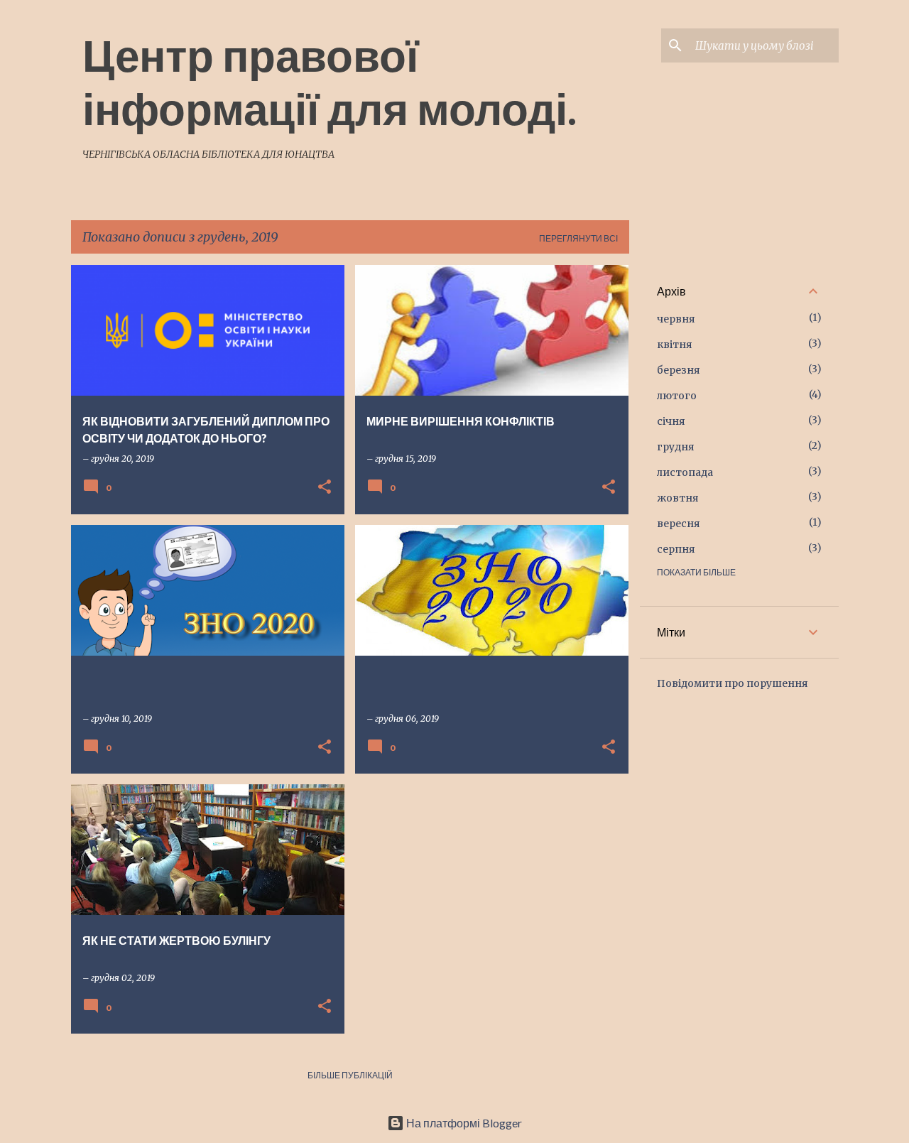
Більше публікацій (350, 1075)
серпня (676, 549)
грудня (676, 446)
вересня (678, 523)
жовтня (678, 498)
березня (678, 370)
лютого (677, 395)
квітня (674, 344)
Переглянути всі (578, 238)
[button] (324, 487)
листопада (685, 472)
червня (676, 319)
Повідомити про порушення (732, 683)
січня (671, 421)
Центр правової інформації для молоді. (329, 81)
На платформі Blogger (463, 1123)
